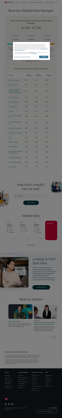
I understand (43, 56)
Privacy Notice (34, 53)
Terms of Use (31, 52)
